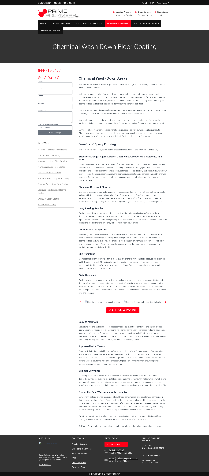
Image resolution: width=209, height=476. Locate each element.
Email (40, 88)
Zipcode (41, 103)
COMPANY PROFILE (149, 23)
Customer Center (79, 467)
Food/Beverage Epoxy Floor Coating (53, 178)
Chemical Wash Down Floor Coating (53, 184)
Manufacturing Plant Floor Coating (52, 161)
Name (40, 81)
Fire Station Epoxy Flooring (49, 173)
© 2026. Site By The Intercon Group (104, 474)
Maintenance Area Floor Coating (51, 167)
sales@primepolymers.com (56, 2)
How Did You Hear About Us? (49, 124)
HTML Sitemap (45, 465)
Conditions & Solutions (82, 449)
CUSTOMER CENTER (50, 30)
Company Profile (79, 463)
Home (43, 23)
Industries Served (79, 453)
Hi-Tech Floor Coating (47, 204)
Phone (40, 96)
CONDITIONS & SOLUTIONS (88, 23)
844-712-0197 (49, 70)
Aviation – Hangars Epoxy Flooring (52, 150)
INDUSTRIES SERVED (117, 23)
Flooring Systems (79, 444)
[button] (80, 302)
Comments (42, 110)
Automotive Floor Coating (49, 155)
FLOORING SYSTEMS (59, 23)
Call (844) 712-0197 (155, 2)
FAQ (135, 23)
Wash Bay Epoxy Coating (48, 199)
